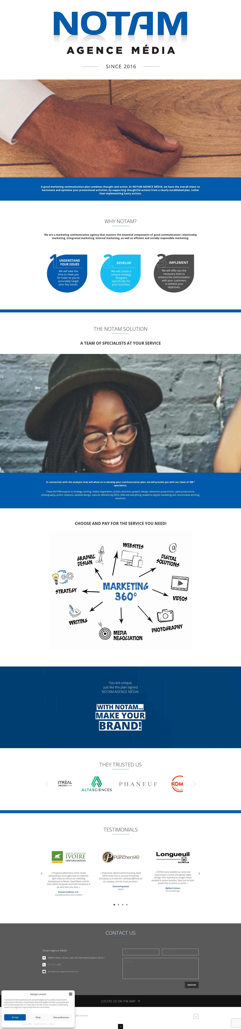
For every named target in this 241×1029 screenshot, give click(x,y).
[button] (70, 994)
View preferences (61, 1017)
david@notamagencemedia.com (63, 971)
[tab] (114, 904)
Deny (38, 1017)
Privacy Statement (40, 1024)
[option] (68, 871)
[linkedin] (196, 1016)
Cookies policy (27, 1024)
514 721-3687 (55, 964)
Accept (15, 1017)
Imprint (51, 1024)
